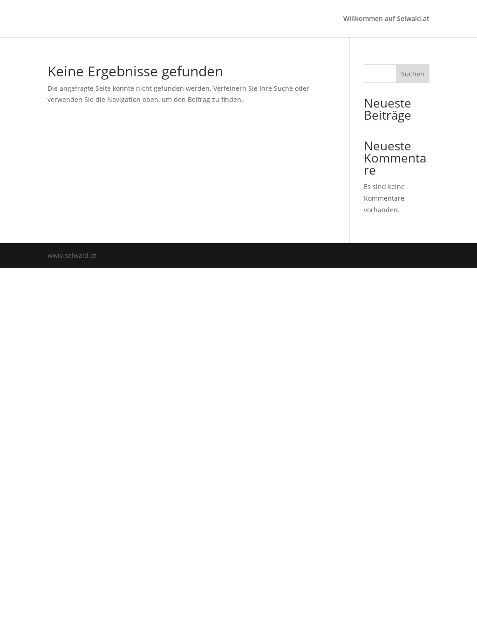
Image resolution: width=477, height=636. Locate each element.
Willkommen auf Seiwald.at (386, 19)
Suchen (412, 73)
